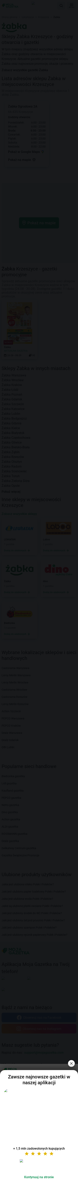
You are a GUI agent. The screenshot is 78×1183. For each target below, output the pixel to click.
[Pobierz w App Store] (39, 1165)
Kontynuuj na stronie (39, 1177)
